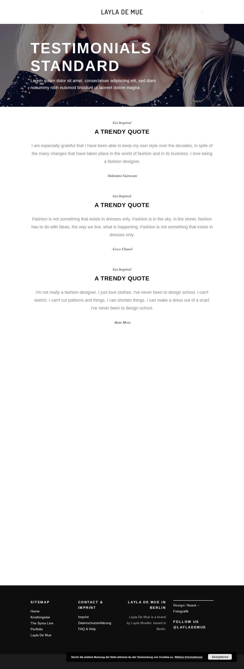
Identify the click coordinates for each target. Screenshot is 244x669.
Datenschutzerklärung (94, 623)
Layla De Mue (40, 635)
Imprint (83, 617)
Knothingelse (40, 617)
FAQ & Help (87, 629)
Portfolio (36, 629)
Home (35, 611)
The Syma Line (41, 623)
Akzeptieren (220, 657)
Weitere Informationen (189, 657)
